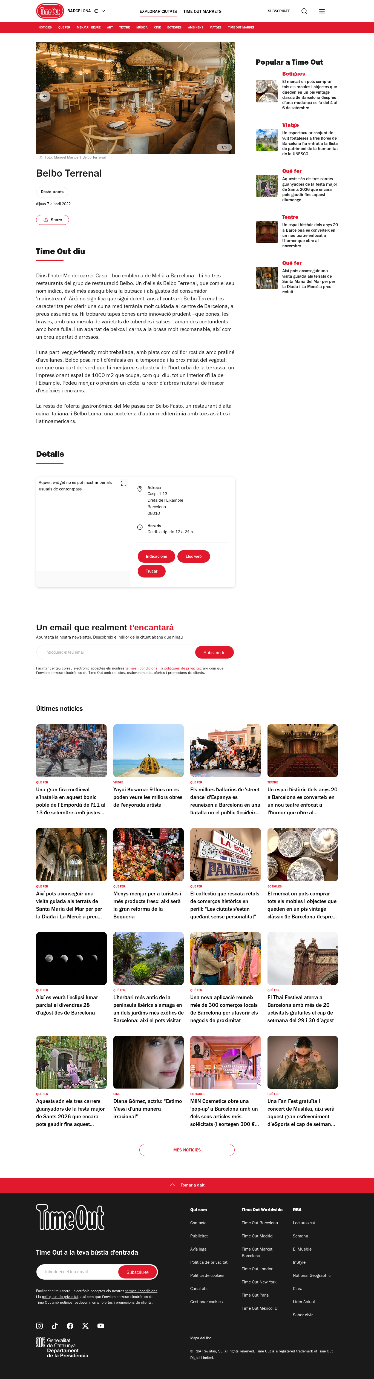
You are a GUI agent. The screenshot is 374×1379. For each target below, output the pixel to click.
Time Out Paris (255, 1296)
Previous (44, 96)
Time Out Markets (202, 12)
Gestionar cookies (206, 1302)
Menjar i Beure (88, 28)
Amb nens (195, 28)
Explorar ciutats (158, 12)
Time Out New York (259, 1282)
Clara (297, 1289)
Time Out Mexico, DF (261, 1309)
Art (110, 28)
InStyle (299, 1263)
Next (226, 96)
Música (142, 28)
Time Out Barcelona (260, 1223)
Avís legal (199, 1250)
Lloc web (194, 557)
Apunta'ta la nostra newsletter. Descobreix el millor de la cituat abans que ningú (109, 638)
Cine (157, 28)
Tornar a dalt (193, 1185)
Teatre (124, 28)
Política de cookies (207, 1276)
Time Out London (258, 1269)
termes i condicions (141, 669)
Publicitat (199, 1236)
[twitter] (85, 1326)
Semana (300, 1236)
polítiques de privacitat (182, 669)
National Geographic (311, 1276)
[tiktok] (54, 1326)
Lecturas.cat (304, 1223)
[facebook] (70, 1326)
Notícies (45, 28)
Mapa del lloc (201, 1339)
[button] (124, 483)
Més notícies (187, 1150)
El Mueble (302, 1250)
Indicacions (156, 557)
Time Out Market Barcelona (257, 1253)
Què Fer (64, 28)
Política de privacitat (209, 1263)
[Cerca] (304, 11)
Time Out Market (241, 28)
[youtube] (100, 1326)
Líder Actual (304, 1302)
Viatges (215, 28)
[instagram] (39, 1326)
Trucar (151, 572)
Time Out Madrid (257, 1236)
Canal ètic (199, 1289)
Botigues (174, 28)
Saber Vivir (303, 1315)
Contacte (198, 1223)
